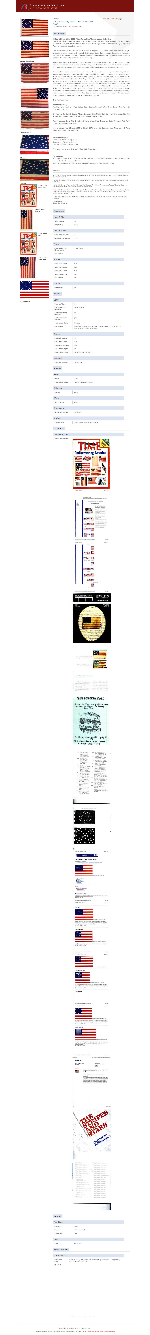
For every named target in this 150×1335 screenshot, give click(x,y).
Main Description (59, 33)
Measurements (59, 211)
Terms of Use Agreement (101, 1332)
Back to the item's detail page (112, 19)
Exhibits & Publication (61, 1249)
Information (57, 1216)
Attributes (57, 294)
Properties (57, 368)
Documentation (59, 428)
